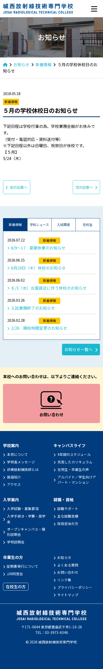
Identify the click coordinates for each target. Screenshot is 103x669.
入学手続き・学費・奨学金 (26, 519)
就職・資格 (64, 499)
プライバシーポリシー (74, 587)
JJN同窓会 (15, 573)
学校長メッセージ (21, 461)
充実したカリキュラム (75, 461)
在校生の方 (16, 586)
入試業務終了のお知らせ (33, 308)
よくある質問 (67, 564)
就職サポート (67, 508)
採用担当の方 (67, 523)
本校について (17, 454)
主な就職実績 (67, 516)
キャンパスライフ (70, 445)
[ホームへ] (5, 64)
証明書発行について (22, 566)
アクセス (14, 484)
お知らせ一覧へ (78, 349)
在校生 (87, 224)
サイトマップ (67, 594)
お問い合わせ (67, 572)
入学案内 (11, 499)
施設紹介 (14, 476)
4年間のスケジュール (74, 454)
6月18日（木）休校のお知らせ (38, 268)
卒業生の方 (13, 557)
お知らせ (64, 557)
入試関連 (63, 224)
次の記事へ (84, 187)
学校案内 (11, 445)
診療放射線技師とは (22, 469)
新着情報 (15, 224)
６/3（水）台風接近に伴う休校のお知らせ (49, 288)
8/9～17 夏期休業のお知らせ (38, 248)
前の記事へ (19, 187)
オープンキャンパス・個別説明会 (26, 532)
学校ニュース (39, 224)
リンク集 (64, 579)
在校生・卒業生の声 (73, 469)
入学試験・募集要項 (22, 508)
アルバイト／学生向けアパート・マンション (77, 479)
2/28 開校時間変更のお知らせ (39, 328)
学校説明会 (15, 541)
